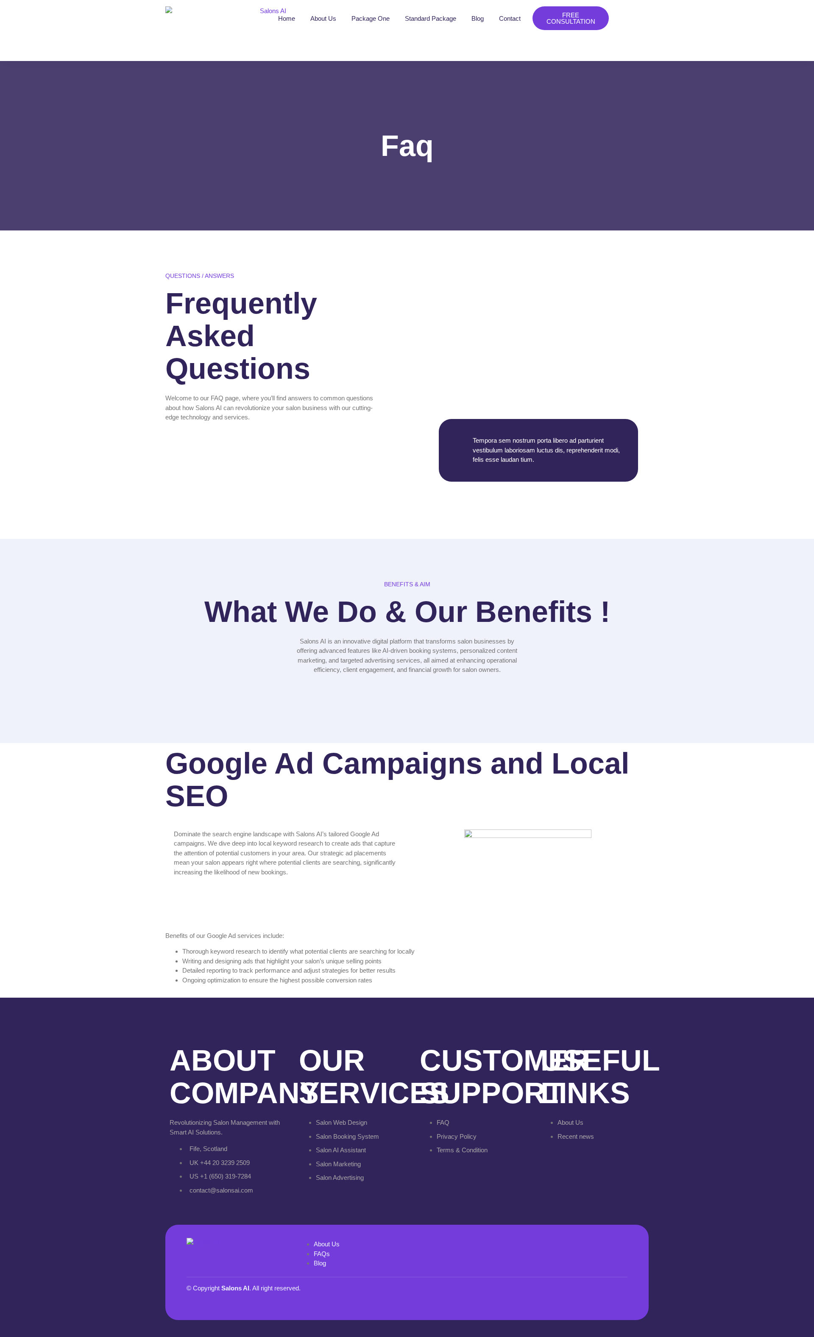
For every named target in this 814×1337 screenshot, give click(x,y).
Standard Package (430, 18)
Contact (510, 18)
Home (286, 18)
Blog (477, 18)
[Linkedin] (616, 1294)
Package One (370, 18)
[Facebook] (559, 1294)
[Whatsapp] (588, 1294)
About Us (323, 18)
